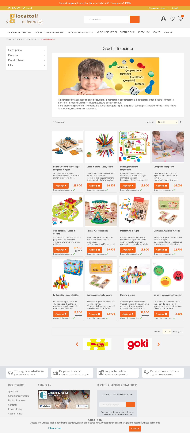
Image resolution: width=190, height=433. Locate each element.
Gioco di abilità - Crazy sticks (100, 166)
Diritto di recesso (17, 400)
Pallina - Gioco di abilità (97, 230)
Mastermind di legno (129, 230)
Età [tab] (10, 65)
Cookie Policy (15, 413)
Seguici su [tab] (44, 384)
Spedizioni (13, 391)
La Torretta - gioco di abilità (66, 295)
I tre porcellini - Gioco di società (64, 232)
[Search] (135, 19)
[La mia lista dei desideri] (172, 19)
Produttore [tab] (16, 60)
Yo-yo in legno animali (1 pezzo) (168, 295)
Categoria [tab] (15, 50)
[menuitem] (168, 32)
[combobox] (108, 19)
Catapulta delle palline (164, 166)
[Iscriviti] (130, 404)
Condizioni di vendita (18, 395)
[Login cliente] (163, 19)
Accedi (175, 8)
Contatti (27, 8)
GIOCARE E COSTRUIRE (26, 39)
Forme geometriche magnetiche (129, 168)
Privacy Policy (15, 409)
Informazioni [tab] (16, 384)
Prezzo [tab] (13, 55)
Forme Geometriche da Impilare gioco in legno (66, 168)
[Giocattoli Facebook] (64, 399)
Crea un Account (157, 8)
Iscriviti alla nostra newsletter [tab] (117, 384)
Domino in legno (127, 295)
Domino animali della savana (99, 295)
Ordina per (150, 122)
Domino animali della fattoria (167, 230)
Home (8, 39)
